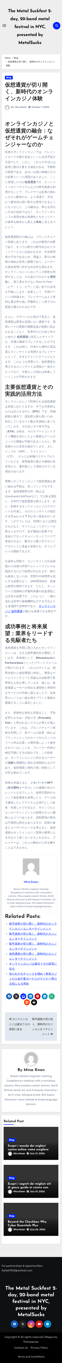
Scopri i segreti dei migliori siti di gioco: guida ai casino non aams (29, 1187)
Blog (8, 77)
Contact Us (21, 1347)
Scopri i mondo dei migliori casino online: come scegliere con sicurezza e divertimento (28, 1150)
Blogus (49, 1337)
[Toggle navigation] (4, 26)
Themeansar (30, 1341)
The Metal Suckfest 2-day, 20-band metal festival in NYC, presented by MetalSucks (30, 27)
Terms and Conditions (31, 1356)
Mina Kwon (21, 107)
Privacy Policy (39, 1347)
